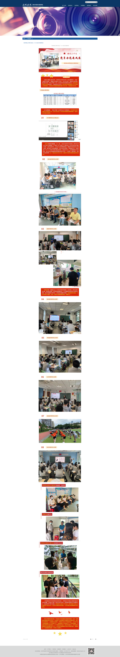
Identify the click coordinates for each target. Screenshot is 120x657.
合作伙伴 (69, 649)
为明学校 (76, 5)
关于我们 (49, 649)
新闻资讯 (70, 5)
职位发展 (95, 5)
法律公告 (74, 649)
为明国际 (83, 5)
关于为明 (64, 5)
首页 (24, 38)
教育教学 (89, 5)
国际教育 (59, 649)
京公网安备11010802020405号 (65, 652)
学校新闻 (29, 38)
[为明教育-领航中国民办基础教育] (32, 3)
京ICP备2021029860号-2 (54, 652)
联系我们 (64, 649)
